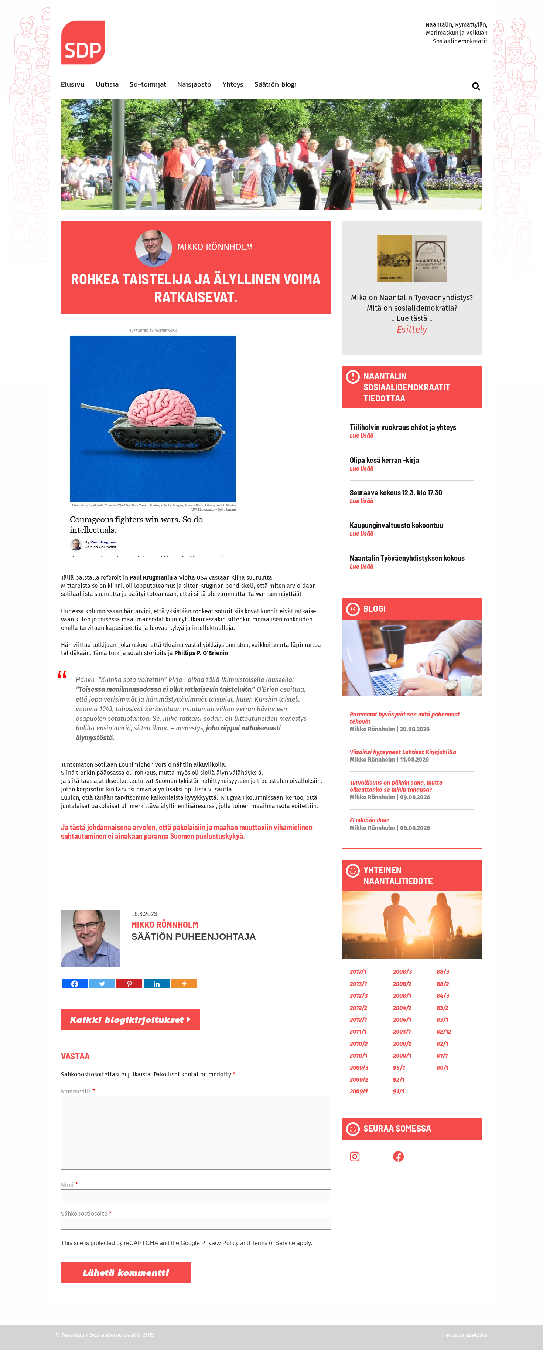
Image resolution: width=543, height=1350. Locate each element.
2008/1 (402, 995)
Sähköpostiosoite (86, 1213)
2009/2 (359, 1079)
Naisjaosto (194, 84)
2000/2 (402, 1043)
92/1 (398, 1079)
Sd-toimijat (148, 84)
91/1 (398, 1091)
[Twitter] (102, 983)
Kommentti (78, 1091)
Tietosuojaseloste (464, 1334)
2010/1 (358, 1055)
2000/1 (402, 1055)
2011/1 (358, 1031)
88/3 (443, 971)
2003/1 (402, 1031)
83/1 (442, 1019)
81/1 (442, 1055)
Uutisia (107, 84)
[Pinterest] (129, 983)
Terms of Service (273, 1243)
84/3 (443, 995)
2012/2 (358, 1007)
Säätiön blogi (276, 84)
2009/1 (359, 1091)
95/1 (399, 1067)
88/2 (443, 983)
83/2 (442, 1007)
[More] (184, 983)
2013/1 (358, 983)
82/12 (444, 1031)
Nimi (69, 1184)
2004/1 (402, 1019)
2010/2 (359, 1043)
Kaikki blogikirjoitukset (128, 1019)
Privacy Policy (220, 1243)
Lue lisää (361, 435)
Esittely (412, 329)
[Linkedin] (157, 983)
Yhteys (232, 84)
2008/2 (402, 983)
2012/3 (359, 995)
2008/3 (402, 971)
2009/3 (359, 1067)
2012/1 (358, 1019)
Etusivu (73, 84)
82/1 (442, 1043)
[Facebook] (75, 983)
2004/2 (402, 1007)
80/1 (442, 1067)
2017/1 (358, 971)
